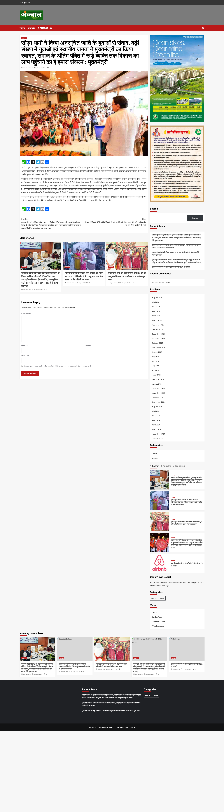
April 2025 (156, 370)
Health (154, 454)
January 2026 (157, 329)
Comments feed (158, 621)
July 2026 (155, 302)
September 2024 (158, 402)
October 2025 (157, 343)
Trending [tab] (179, 466)
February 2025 (158, 379)
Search (154, 208)
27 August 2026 (187, 669)
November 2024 (158, 393)
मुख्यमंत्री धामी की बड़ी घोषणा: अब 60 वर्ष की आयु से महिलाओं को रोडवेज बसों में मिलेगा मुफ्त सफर (127, 276)
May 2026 (156, 311)
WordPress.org (158, 626)
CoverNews (119, 727)
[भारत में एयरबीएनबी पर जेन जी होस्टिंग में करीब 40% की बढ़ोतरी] (159, 563)
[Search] (203, 28)
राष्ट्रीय (22, 28)
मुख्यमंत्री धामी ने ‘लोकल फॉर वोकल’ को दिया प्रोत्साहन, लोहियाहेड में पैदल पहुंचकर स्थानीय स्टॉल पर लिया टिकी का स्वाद (84, 276)
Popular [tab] (166, 466)
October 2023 (157, 438)
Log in (154, 612)
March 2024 (156, 429)
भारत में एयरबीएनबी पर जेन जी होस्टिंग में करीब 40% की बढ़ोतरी (171, 267)
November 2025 (158, 338)
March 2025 (156, 375)
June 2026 (156, 307)
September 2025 (158, 347)
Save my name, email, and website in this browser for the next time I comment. (57, 366)
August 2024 (157, 407)
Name (24, 345)
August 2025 (157, 352)
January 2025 (157, 384)
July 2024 (155, 411)
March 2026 (156, 320)
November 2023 (158, 434)
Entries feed (157, 617)
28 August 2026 (38, 289)
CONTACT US (45, 28)
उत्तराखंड (31, 28)
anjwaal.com (27, 68)
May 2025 (156, 366)
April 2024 (156, 425)
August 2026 (157, 298)
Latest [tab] (155, 466)
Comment (26, 313)
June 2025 (156, 361)
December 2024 (158, 388)
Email (88, 345)
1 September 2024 (39, 68)
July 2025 (155, 357)
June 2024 (156, 416)
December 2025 (158, 334)
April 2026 (156, 316)
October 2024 (157, 397)
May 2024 (156, 420)
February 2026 (158, 325)
